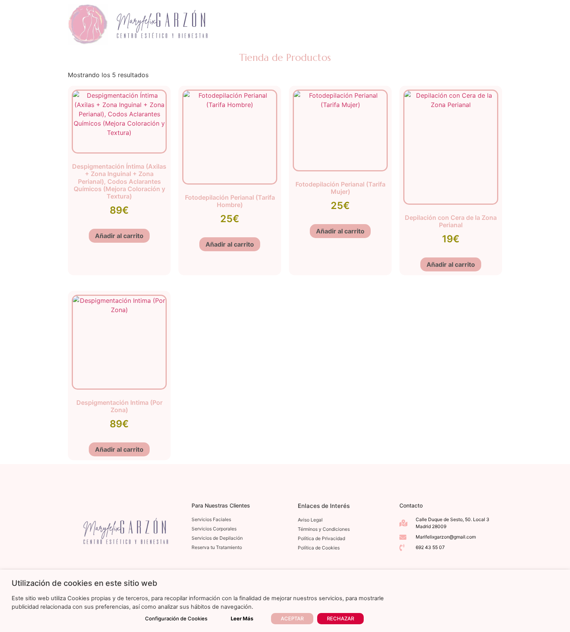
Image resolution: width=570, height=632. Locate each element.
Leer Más (242, 618)
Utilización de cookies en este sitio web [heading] (84, 583)
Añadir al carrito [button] (119, 236)
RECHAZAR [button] (340, 618)
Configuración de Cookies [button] (176, 618)
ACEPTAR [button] (292, 618)
